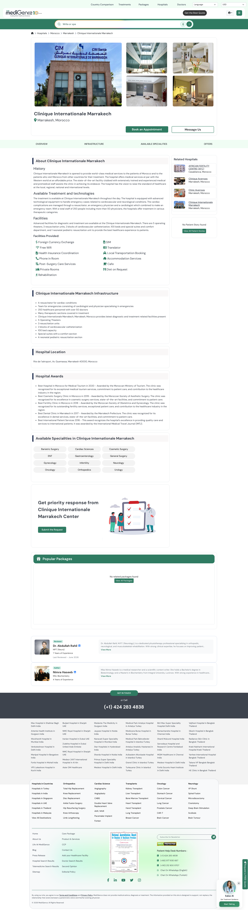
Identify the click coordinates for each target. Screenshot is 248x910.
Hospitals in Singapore (42, 798)
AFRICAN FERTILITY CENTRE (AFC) (199, 167)
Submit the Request (52, 529)
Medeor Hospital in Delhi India (108, 767)
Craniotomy (193, 803)
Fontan (97, 821)
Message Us (193, 129)
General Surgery (118, 456)
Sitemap (36, 872)
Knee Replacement (72, 793)
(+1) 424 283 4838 (124, 707)
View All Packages (124, 580)
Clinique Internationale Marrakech (201, 203)
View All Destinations (41, 818)
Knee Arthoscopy (71, 813)
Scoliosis (192, 813)
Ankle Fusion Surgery (72, 803)
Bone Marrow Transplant (137, 798)
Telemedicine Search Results (45, 866)
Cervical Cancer (164, 798)
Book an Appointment (147, 129)
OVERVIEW (42, 143)
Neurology (118, 462)
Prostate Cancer (164, 808)
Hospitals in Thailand (41, 808)
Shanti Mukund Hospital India (170, 739)
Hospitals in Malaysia (41, 813)
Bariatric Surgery (50, 449)
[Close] (239, 883)
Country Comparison (102, 4)
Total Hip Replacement (73, 788)
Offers (208, 143)
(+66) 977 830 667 (169, 860)
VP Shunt (192, 788)
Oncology (50, 469)
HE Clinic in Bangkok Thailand (202, 770)
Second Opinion (69, 866)
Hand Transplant (133, 808)
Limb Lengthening (71, 818)
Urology (119, 469)
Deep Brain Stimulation (198, 808)
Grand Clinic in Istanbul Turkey (140, 762)
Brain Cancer (163, 818)
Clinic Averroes (197, 190)
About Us (36, 839)
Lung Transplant (133, 813)
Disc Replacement (71, 798)
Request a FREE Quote (245, 875)
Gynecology (50, 462)
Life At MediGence (41, 844)
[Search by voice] (183, 24)
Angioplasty (99, 793)
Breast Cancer (132, 818)
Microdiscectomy (196, 798)
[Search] (189, 24)
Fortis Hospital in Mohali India (44, 762)
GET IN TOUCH (124, 693)
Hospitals (163, 4)
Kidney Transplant (134, 788)
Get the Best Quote (195, 12)
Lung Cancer (163, 803)
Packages (144, 4)
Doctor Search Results (72, 861)
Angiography (100, 788)
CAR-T (160, 813)
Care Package (68, 833)
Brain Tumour (194, 818)
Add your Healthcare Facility (75, 855)
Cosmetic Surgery (118, 449)
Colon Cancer (163, 788)
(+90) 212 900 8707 (169, 865)
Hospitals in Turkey (40, 788)
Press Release (38, 855)
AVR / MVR (99, 811)
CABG (97, 798)
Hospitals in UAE (39, 803)
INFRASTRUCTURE (94, 143)
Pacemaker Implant (103, 816)
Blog (34, 850)
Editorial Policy (68, 872)
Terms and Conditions (68, 895)
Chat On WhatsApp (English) (173, 870)
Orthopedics (84, 469)
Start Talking (229, 904)
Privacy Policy (87, 895)
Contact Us (67, 850)
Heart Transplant (133, 803)
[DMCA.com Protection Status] (166, 843)
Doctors (181, 4)
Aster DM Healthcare (72, 767)
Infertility (84, 462)
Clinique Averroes (198, 178)
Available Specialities (154, 143)
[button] (239, 13)
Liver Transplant (133, 793)
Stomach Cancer (165, 793)
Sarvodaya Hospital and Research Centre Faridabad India (170, 746)
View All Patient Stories (194, 231)
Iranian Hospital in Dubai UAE (76, 739)
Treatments (125, 4)
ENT (50, 456)
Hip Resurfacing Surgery (74, 808)
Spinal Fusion (194, 793)
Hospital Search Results (43, 861)
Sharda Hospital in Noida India (108, 754)
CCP (64, 844)
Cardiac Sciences (84, 449)
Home (35, 833)
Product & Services (71, 839)
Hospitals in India (40, 793)
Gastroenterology (84, 456)
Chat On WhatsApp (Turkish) (173, 875)
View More (106, 649)
